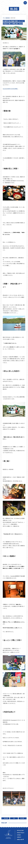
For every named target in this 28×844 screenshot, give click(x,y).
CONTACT (19, 837)
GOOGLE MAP (20, 839)
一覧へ (14, 818)
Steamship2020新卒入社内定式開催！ (10, 88)
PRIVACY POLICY (20, 832)
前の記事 (6, 818)
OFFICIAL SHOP (20, 830)
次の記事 (22, 818)
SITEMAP (19, 835)
